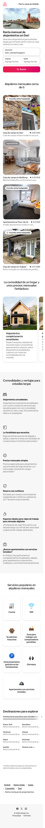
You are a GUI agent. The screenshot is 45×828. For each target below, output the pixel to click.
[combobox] (21, 52)
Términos (27, 816)
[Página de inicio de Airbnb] (5, 4)
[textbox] (12, 61)
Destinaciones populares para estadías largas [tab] (21, 717)
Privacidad (16, 816)
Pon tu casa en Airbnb (29, 4)
